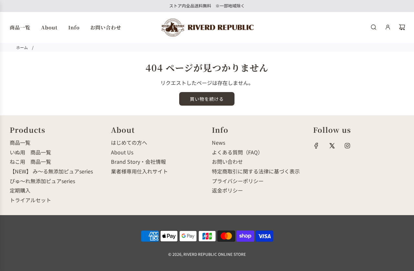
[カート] (402, 27)
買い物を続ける (207, 99)
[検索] (373, 27)
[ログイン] (388, 27)
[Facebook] (316, 146)
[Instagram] (347, 146)
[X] (332, 146)
